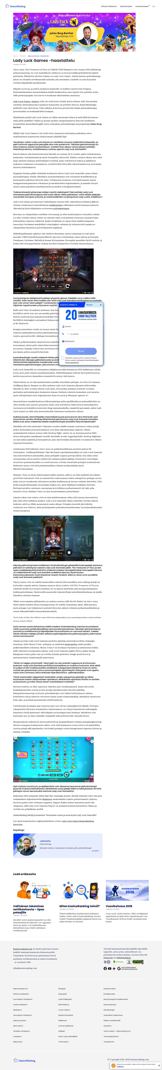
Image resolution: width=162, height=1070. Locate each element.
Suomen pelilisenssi (65, 1026)
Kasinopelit (62, 994)
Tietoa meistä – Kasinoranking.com (117, 1031)
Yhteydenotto (109, 1042)
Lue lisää (95, 851)
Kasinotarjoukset (110, 1004)
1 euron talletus (64, 1010)
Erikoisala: (44, 848)
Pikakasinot (17, 1010)
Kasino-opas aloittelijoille (67, 1036)
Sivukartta (107, 1026)
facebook (105, 968)
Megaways (47, 799)
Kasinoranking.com (22, 949)
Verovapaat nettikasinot (22, 1015)
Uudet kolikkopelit (65, 999)
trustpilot (114, 968)
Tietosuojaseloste (72, 362)
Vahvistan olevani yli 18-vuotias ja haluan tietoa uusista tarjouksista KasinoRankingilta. (82, 360)
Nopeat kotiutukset (65, 1015)
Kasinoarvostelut (19, 1020)
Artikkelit (22, 56)
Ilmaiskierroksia (109, 994)
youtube (109, 968)
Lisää (153, 6)
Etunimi (68, 326)
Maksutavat (17, 1042)
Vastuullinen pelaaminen (113, 1015)
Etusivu (15, 56)
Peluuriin (108, 957)
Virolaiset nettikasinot (21, 1031)
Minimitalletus (63, 1004)
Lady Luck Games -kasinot (26, 101)
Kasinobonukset (126, 6)
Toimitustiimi (63, 1042)
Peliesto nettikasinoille (112, 1020)
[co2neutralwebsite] (118, 962)
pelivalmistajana (61, 208)
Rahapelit (62, 989)
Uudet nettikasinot (20, 1004)
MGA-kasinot (18, 1026)
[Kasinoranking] (24, 1061)
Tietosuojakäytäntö (111, 1036)
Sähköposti (69, 341)
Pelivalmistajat (109, 1010)
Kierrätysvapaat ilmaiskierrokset (116, 999)
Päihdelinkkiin (123, 957)
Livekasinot (17, 1036)
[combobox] (66, 334)
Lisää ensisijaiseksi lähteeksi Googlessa (129, 968)
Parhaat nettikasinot (109, 6)
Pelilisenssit (62, 1020)
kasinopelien (71, 644)
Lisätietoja (120, 1066)
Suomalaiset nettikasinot (22, 999)
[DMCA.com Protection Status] (129, 962)
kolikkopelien (56, 205)
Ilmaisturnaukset (142, 6)
